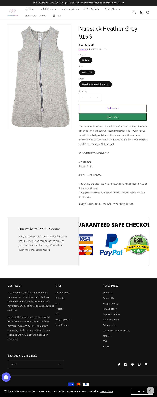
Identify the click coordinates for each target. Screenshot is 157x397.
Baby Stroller (61, 325)
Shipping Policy (110, 303)
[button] (134, 12)
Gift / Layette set (63, 319)
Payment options (111, 314)
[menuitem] (31, 9)
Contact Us (108, 298)
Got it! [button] (142, 391)
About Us (107, 292)
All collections (62, 292)
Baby (57, 303)
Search (106, 346)
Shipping (83, 49)
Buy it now (113, 116)
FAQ (105, 341)
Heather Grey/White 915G (95, 84)
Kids (57, 314)
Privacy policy (109, 325)
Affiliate (107, 335)
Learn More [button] (106, 391)
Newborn (87, 72)
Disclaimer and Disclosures (116, 330)
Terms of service (111, 319)
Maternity (60, 298)
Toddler (59, 308)
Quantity (83, 91)
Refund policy (110, 308)
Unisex (85, 60)
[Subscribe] (59, 364)
